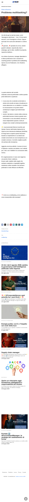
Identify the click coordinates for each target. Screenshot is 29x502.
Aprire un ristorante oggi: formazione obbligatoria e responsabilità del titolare (11, 382)
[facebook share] (2, 225)
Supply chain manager (10, 352)
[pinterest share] (11, 225)
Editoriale (4, 377)
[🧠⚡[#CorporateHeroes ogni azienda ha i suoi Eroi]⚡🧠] (14, 283)
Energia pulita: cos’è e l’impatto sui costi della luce (14, 325)
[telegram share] (22, 225)
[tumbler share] (19, 225)
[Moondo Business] (16, 2)
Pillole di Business (6, 9)
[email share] (8, 225)
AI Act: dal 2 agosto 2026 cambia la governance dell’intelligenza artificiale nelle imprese (14, 267)
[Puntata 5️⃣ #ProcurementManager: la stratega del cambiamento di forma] (14, 421)
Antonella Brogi (4, 231)
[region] (14, 79)
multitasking (4, 237)
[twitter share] (5, 225)
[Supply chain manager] (14, 340)
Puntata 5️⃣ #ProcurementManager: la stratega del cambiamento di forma (12, 436)
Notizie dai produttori (7, 320)
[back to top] (26, 499)
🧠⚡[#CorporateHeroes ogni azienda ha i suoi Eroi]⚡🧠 (13, 296)
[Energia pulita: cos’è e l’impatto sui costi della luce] (14, 312)
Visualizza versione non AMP (20, 476)
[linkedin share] (13, 225)
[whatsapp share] (16, 225)
